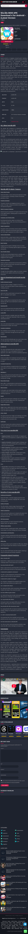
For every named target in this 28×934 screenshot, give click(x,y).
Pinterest (14, 50)
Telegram (19, 50)
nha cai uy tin (20, 927)
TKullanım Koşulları (4, 922)
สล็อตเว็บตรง (18, 922)
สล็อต (20, 924)
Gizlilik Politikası (14, 921)
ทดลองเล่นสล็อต (7, 927)
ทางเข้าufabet (22, 925)
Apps (5, 11)
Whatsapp (24, 50)
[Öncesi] (1, 709)
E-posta (2, 769)
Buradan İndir (8, 41)
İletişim (9, 921)
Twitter (8, 50)
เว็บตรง (10, 922)
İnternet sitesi (3, 775)
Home (2, 11)
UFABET (14, 922)
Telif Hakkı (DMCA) (21, 921)
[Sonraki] (27, 709)
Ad (1, 763)
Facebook (3, 50)
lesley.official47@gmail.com (10, 918)
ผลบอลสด (4, 928)
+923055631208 (23, 918)
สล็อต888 (13, 925)
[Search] (26, 6)
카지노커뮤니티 (10, 924)
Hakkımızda (4, 921)
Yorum (2, 748)
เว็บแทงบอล (15, 924)
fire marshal (5, 925)
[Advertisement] (14, 811)
